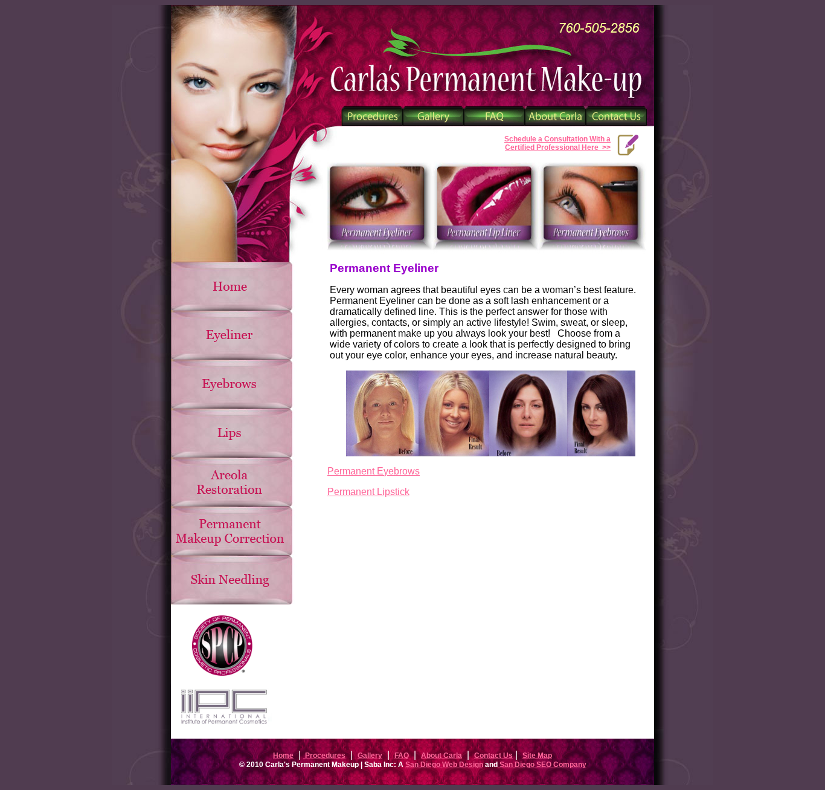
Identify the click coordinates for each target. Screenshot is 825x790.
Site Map (537, 755)
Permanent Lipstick (368, 492)
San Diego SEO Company (542, 764)
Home (283, 755)
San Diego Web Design (444, 764)
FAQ (401, 755)
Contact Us (493, 755)
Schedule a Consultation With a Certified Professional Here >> (557, 143)
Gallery (370, 755)
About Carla (441, 755)
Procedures (324, 755)
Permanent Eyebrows (373, 471)
